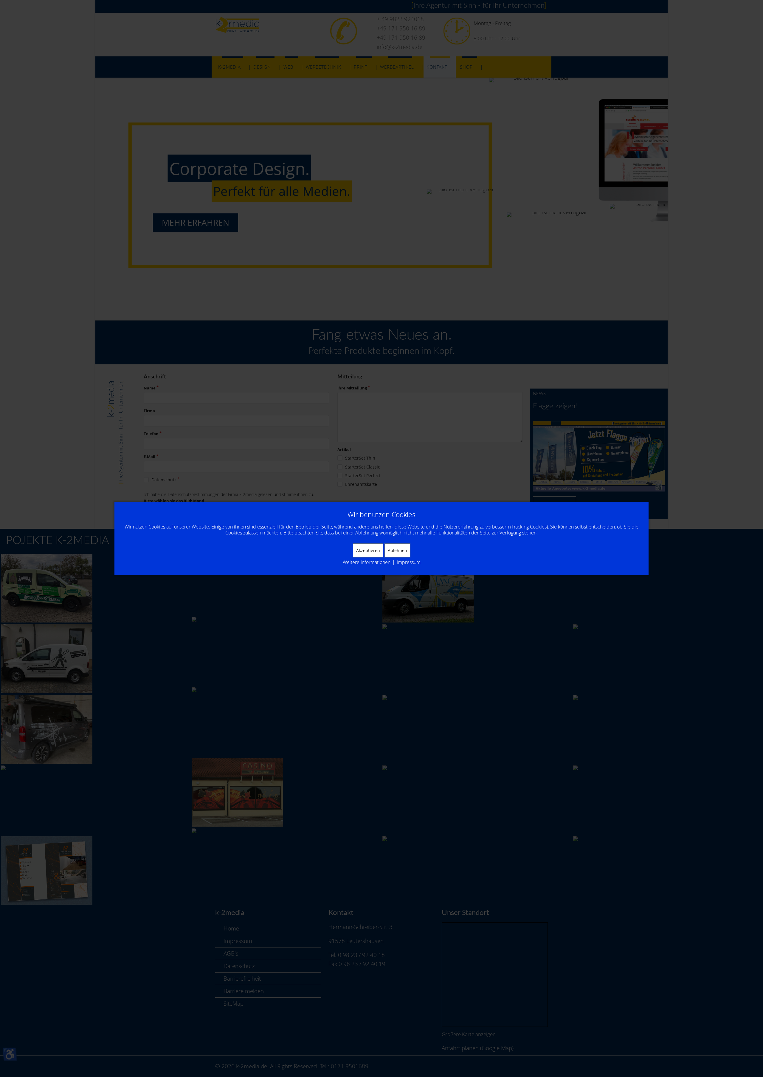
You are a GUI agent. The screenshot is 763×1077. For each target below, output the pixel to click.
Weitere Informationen (366, 562)
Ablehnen (397, 550)
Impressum (409, 562)
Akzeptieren (368, 550)
